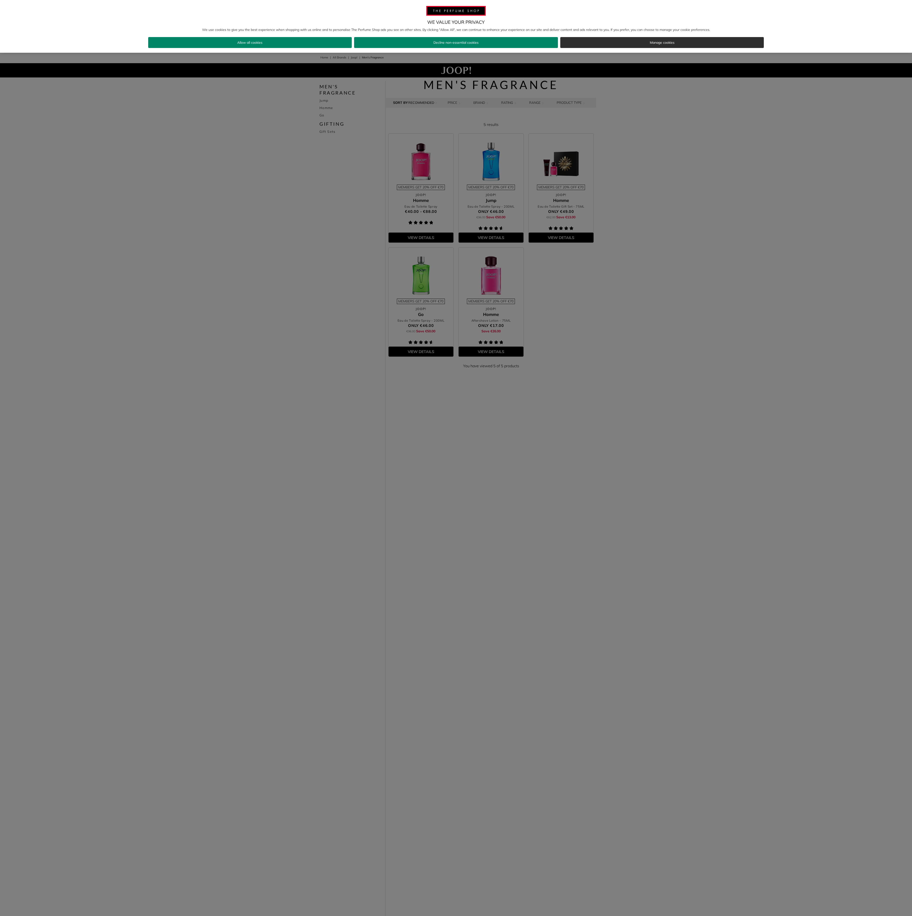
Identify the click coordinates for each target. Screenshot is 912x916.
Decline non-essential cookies (456, 42)
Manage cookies (662, 42)
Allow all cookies (249, 42)
